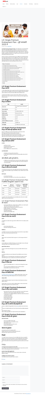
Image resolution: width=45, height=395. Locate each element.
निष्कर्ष (4, 82)
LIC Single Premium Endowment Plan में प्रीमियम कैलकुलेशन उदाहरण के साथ (13, 72)
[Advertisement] (22, 14)
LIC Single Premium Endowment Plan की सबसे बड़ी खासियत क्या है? (12, 67)
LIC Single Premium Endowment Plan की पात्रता (10, 73)
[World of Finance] (5, 1)
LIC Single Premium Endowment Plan (8, 274)
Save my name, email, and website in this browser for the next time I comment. (15, 385)
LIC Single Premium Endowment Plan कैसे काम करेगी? (11, 68)
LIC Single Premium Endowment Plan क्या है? (10, 65)
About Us (4, 6)
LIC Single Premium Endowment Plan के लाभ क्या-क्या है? (11, 74)
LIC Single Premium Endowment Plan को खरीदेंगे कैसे (11, 76)
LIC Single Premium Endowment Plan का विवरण (10, 66)
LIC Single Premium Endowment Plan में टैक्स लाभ (10, 75)
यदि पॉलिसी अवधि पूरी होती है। (6, 69)
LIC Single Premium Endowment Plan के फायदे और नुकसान (11, 80)
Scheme (4, 359)
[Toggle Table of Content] (23, 64)
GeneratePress (28, 393)
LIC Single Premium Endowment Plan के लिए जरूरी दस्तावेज (12, 77)
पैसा (18, 306)
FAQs (4, 83)
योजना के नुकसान (5, 81)
